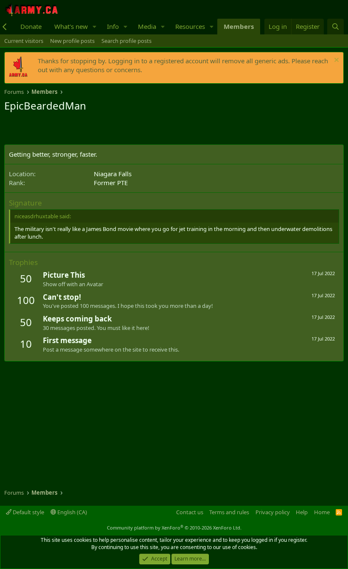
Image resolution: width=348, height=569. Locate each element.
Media (147, 26)
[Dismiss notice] (335, 60)
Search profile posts (126, 41)
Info (113, 26)
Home (322, 512)
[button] (95, 26)
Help (302, 512)
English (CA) (71, 512)
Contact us (189, 512)
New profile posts (72, 41)
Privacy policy (272, 512)
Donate (31, 26)
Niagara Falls (113, 173)
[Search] (335, 26)
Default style (27, 512)
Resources (190, 26)
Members (239, 26)
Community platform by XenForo (174, 527)
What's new (71, 26)
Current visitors (23, 41)
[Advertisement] (103, 129)
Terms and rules (229, 512)
